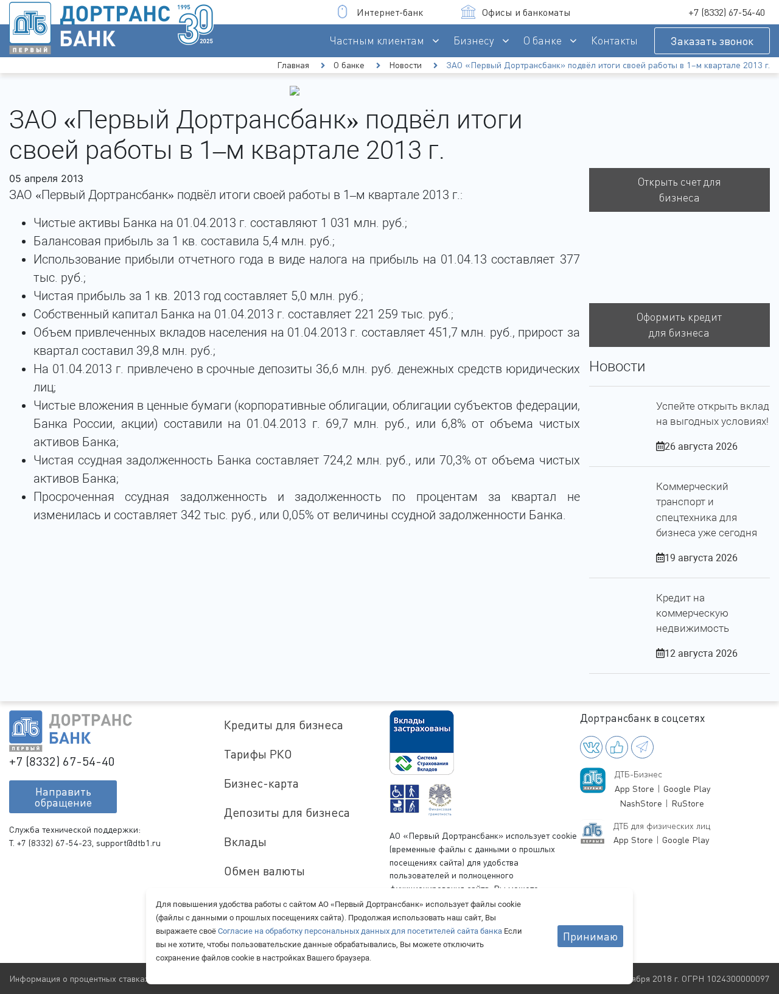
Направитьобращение (63, 797)
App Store (634, 788)
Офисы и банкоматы (526, 12)
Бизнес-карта (261, 783)
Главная (293, 65)
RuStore (687, 803)
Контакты (614, 40)
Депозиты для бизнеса (287, 812)
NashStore (641, 803)
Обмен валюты (264, 870)
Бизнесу (473, 40)
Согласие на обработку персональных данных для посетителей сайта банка (361, 931)
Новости (405, 65)
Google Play (686, 788)
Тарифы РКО (258, 753)
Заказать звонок (712, 40)
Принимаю (590, 936)
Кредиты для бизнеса (283, 724)
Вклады (245, 841)
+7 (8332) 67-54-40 (726, 12)
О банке (542, 40)
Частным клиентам (377, 40)
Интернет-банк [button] (390, 12)
